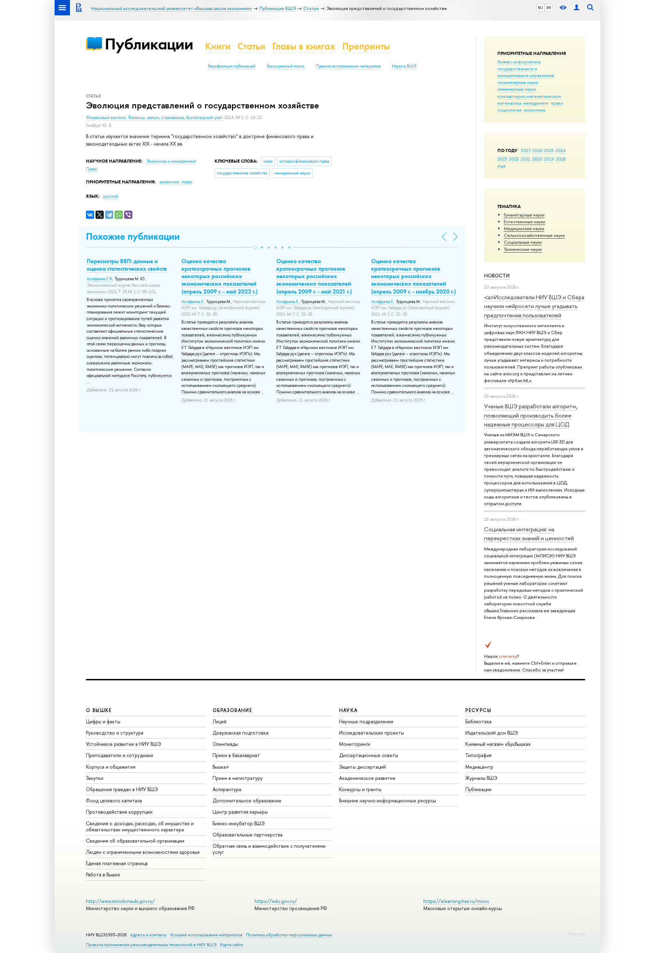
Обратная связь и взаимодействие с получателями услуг (269, 849)
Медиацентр (479, 766)
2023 (502, 159)
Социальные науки (523, 242)
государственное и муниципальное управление (525, 71)
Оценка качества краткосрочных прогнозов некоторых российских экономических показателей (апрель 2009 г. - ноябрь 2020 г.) (413, 276)
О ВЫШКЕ (99, 710)
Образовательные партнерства (247, 834)
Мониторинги (354, 744)
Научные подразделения (366, 721)
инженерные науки (516, 89)
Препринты (366, 46)
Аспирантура (227, 789)
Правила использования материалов (348, 66)
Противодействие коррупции (119, 811)
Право (91, 169)
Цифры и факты (103, 721)
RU (540, 7)
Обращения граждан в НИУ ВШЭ (122, 789)
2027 (526, 150)
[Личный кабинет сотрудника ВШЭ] (576, 7)
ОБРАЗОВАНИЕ (232, 710)
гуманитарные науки (517, 82)
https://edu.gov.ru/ (275, 901)
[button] (255, 247)
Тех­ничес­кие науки (523, 249)
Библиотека (478, 721)
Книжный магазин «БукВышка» (498, 744)
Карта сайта (231, 945)
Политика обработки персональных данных (289, 935)
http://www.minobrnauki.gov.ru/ (120, 901)
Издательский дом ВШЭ (491, 732)
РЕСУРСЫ (478, 710)
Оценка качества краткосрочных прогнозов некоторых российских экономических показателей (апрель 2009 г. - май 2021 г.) (314, 276)
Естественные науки (524, 221)
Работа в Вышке (103, 874)
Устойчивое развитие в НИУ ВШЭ (123, 744)
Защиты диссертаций (362, 766)
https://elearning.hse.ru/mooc (456, 901)
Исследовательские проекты (371, 732)
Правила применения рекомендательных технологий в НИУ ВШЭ (151, 945)
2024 (560, 150)
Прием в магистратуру (238, 778)
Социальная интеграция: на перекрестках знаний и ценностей (529, 533)
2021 (525, 159)
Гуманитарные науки (524, 215)
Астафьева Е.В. (100, 279)
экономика (534, 110)
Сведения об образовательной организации (135, 840)
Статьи (251, 46)
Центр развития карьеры (240, 811)
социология (509, 110)
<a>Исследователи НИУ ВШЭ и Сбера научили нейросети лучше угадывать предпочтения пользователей (534, 306)
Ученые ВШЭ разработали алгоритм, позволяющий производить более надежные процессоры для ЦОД (531, 415)
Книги (218, 46)
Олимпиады (225, 744)
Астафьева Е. (192, 301)
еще (501, 166)
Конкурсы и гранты (360, 789)
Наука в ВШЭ (404, 66)
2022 (514, 159)
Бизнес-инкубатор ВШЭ (239, 823)
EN (549, 7)
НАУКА (348, 710)
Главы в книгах (303, 46)
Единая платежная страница (117, 863)
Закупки (94, 778)
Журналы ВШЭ (481, 778)
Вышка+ (221, 766)
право (557, 103)
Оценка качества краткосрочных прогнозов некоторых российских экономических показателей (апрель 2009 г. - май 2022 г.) (219, 276)
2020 (537, 159)
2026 (537, 150)
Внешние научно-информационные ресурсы (387, 800)
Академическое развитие (367, 778)
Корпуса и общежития (110, 766)
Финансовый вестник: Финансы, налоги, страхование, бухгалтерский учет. (155, 117)
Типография (478, 755)
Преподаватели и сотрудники (119, 755)
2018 (561, 159)
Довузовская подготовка (240, 732)
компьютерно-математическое (529, 96)
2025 (549, 150)
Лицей (220, 721)
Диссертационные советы (368, 755)
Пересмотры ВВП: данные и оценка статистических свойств (127, 264)
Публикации (149, 43)
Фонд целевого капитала (114, 800)
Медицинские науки (524, 228)
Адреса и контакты (148, 935)
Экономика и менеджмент (171, 161)
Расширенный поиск (286, 66)
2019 (549, 159)
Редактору (576, 933)
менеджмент (536, 103)
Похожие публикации (133, 236)
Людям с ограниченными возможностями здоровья (143, 852)
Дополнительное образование (247, 800)
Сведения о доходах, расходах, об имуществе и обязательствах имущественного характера (140, 826)
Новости (497, 275)
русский (110, 196)
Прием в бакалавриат (236, 755)
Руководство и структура (114, 732)
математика (509, 103)
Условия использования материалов (206, 935)
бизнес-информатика (519, 62)
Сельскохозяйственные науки (534, 235)
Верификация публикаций (232, 66)
